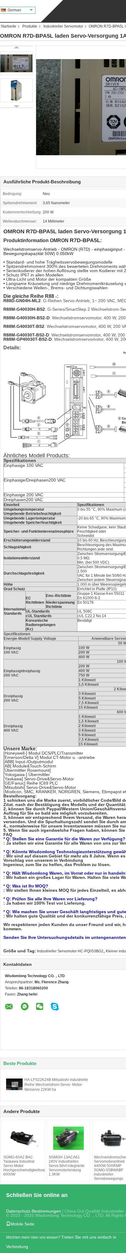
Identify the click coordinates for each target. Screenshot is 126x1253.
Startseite (8, 26)
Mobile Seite (22, 1223)
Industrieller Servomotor (63, 26)
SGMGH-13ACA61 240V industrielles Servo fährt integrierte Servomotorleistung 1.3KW (66, 1165)
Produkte (29, 26)
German (14, 10)
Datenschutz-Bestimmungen (33, 1211)
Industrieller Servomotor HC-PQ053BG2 (70, 951)
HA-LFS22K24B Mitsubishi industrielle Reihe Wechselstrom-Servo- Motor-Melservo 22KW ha (56, 1085)
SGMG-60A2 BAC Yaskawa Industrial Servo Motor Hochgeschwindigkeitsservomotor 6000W (23, 1165)
